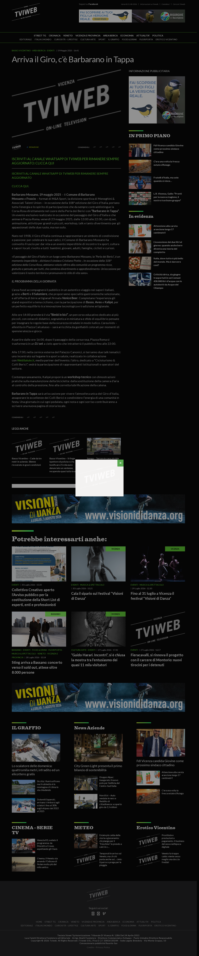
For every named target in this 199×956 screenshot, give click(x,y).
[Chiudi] (120, 463)
